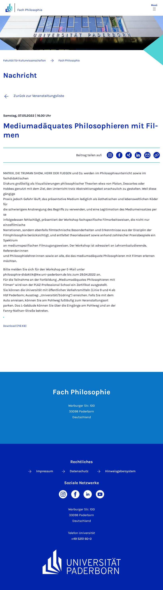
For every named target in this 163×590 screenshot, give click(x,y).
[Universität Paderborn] (81, 561)
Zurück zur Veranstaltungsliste (39, 96)
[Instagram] (63, 494)
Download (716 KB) (14, 326)
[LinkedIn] (87, 494)
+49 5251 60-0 (81, 539)
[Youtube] (100, 494)
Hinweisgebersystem (120, 471)
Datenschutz (79, 471)
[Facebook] (75, 494)
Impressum (44, 471)
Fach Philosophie (29, 10)
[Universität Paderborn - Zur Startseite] (9, 7)
